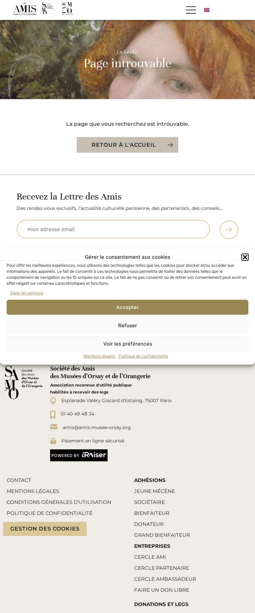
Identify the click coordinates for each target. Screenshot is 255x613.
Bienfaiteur (151, 513)
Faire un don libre (161, 590)
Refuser (127, 325)
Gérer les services (26, 292)
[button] (245, 257)
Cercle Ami (150, 557)
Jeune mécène (154, 491)
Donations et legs (161, 604)
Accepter (127, 307)
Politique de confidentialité (143, 356)
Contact (19, 480)
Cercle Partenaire (161, 568)
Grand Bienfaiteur (162, 535)
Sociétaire (149, 502)
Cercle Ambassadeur (165, 579)
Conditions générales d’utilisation (59, 502)
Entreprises (152, 546)
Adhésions (150, 480)
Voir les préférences (127, 344)
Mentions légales (99, 356)
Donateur (149, 524)
